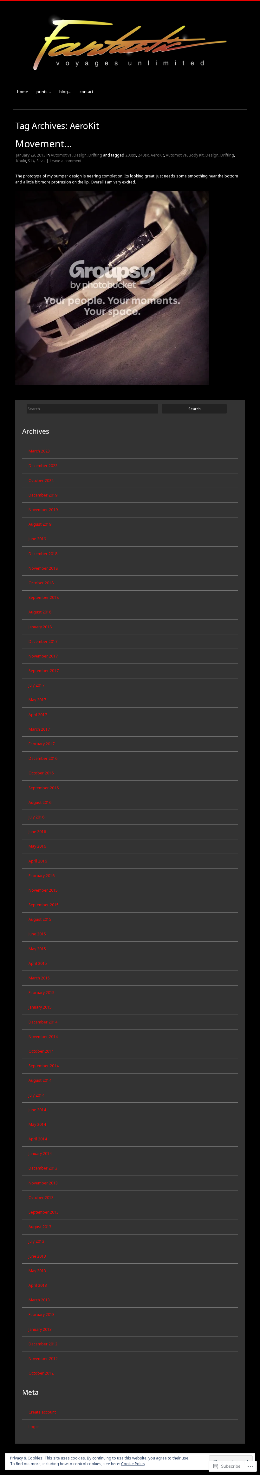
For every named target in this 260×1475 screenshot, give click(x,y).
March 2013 (39, 1300)
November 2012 (43, 1358)
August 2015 (40, 919)
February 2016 (42, 875)
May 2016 (37, 846)
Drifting (95, 155)
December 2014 (43, 1022)
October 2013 (41, 1197)
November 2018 (43, 568)
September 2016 (44, 788)
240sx (143, 155)
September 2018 (44, 597)
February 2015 (42, 992)
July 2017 (36, 685)
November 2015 (43, 890)
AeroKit (157, 155)
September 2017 (44, 670)
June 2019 (37, 539)
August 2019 (40, 524)
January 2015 (40, 1007)
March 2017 (39, 729)
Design (80, 155)
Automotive (61, 155)
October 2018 (41, 583)
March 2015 (39, 978)
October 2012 (41, 1373)
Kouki (21, 161)
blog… (65, 91)
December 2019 (43, 495)
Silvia (41, 161)
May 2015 (37, 949)
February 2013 (42, 1314)
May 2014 (37, 1124)
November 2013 (43, 1183)
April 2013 (38, 1285)
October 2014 (41, 1051)
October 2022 (41, 480)
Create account (42, 1412)
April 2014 (38, 1139)
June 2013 (37, 1256)
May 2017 (37, 699)
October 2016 (41, 773)
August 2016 (40, 802)
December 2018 (43, 553)
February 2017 (42, 744)
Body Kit (196, 155)
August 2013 (40, 1226)
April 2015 (38, 963)
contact (86, 91)
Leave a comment (65, 161)
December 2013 (43, 1168)
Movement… (43, 143)
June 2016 (37, 831)
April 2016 (38, 861)
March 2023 (39, 451)
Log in (34, 1426)
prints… (43, 91)
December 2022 (43, 465)
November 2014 (43, 1036)
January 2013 (40, 1329)
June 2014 (37, 1110)
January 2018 (40, 627)
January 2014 (40, 1153)
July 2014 (36, 1095)
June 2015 (37, 934)
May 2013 (37, 1270)
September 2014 (44, 1065)
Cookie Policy (133, 1463)
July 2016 (36, 817)
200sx (130, 155)
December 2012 (43, 1344)
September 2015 (44, 904)
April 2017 (38, 714)
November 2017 (43, 656)
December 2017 (43, 641)
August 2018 (40, 612)
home (22, 91)
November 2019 (43, 509)
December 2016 (43, 758)
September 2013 (44, 1212)
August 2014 (40, 1080)
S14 (31, 161)
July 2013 (36, 1241)
